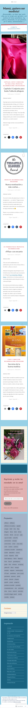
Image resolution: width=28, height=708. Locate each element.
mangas (17, 568)
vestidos (6, 597)
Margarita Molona (11, 677)
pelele (18, 576)
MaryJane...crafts (11, 671)
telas (5, 591)
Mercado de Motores (12, 663)
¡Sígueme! (7, 503)
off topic (6, 573)
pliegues (17, 579)
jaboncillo (6, 568)
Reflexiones (14, 181)
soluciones (20, 588)
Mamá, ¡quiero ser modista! (14, 10)
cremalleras (19, 550)
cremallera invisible (9, 550)
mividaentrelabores (11, 674)
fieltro (15, 559)
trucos (10, 591)
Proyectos (19, 84)
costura (10, 547)
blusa (11, 532)
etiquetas (11, 556)
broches (6, 535)
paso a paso (20, 573)
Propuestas (20, 247)
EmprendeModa (10, 668)
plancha (11, 579)
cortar (13, 544)
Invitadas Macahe (11, 682)
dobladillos (12, 553)
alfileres (6, 523)
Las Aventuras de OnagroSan (13, 635)
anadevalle (9, 666)
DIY (6, 84)
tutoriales (20, 591)
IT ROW (9, 628)
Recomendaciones (9, 85)
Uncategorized (20, 85)
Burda (11, 535)
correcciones (7, 544)
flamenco (20, 559)
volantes (12, 597)
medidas (6, 570)
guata (5, 565)
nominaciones (19, 570)
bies (15, 529)
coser (5, 547)
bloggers (6, 532)
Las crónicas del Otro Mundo (13, 646)
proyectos (16, 582)
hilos (10, 565)
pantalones (13, 573)
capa (21, 535)
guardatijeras (16, 562)
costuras (16, 547)
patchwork (7, 576)
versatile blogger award (10, 594)
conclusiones (7, 541)
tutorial (15, 591)
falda (16, 556)
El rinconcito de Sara (11, 652)
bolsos (19, 532)
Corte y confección (17, 82)
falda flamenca (8, 559)
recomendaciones (8, 588)
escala (6, 556)
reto (16, 588)
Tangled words (10, 638)
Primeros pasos (11, 247)
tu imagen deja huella (12, 660)
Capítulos (7, 82)
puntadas (18, 585)
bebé (11, 529)
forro (5, 562)
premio (11, 582)
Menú (15, 2)
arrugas (6, 529)
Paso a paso (11, 84)
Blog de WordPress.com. (14, 696)
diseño (6, 553)
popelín (6, 582)
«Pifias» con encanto (14, 251)
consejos (14, 541)
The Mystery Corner (11, 655)
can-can (16, 535)
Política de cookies (17, 701)
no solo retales (10, 649)
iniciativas (20, 565)
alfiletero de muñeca (9, 526)
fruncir (10, 562)
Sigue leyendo (11, 128)
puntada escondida (9, 585)
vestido (20, 594)
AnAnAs (9, 679)
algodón (18, 526)
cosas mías (19, 544)
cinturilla (15, 538)
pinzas (6, 579)
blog (18, 529)
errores (18, 553)
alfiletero (12, 523)
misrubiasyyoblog (11, 644)
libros (12, 568)
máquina (12, 570)
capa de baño (8, 538)
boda (15, 532)
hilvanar (14, 565)
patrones (13, 576)
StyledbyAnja (10, 641)
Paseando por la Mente (12, 657)
